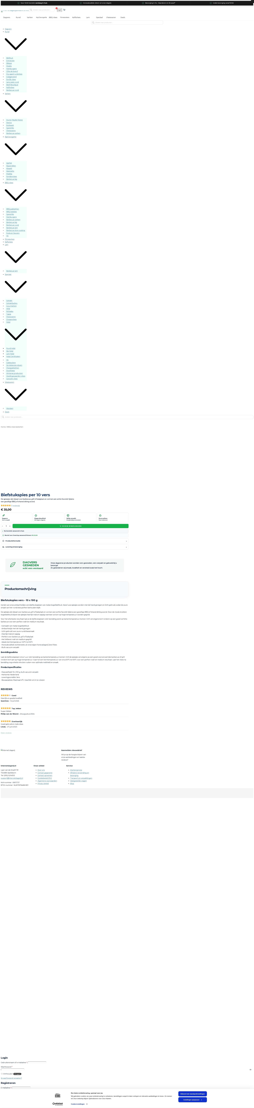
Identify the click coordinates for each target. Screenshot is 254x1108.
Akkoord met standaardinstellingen (192, 1094)
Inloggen (17, 1074)
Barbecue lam (12, 228)
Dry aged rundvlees (14, 74)
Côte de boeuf (12, 71)
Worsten (9, 408)
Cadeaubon (11, 363)
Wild (8, 309)
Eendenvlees (11, 176)
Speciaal (99, 17)
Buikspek (10, 125)
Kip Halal (9, 351)
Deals (122, 17)
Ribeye (9, 63)
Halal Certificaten (13, 356)
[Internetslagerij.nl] (15, 11)
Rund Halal (10, 348)
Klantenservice (76, 770)
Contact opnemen (45, 775)
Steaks (9, 66)
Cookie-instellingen (78, 1104)
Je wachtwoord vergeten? (11, 1078)
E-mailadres (6, 1088)
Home (3, 427)
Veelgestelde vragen (78, 781)
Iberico (9, 123)
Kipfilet (9, 163)
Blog (72, 784)
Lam (88, 17)
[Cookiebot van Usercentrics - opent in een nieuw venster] (57, 1104)
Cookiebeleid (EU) (45, 778)
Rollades (9, 311)
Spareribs (10, 128)
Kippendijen (11, 166)
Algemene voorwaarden (47, 781)
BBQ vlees (53, 17)
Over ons (41, 770)
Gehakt (9, 301)
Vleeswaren (111, 17)
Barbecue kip (11, 179)
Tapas (8, 314)
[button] (1, 1053)
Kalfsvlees (76, 17)
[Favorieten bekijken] (70, 9)
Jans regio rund (12, 82)
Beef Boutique (12, 85)
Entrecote (10, 61)
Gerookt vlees (11, 379)
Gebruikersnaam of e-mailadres (14, 1063)
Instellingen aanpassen (191, 1100)
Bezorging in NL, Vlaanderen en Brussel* (160, 3)
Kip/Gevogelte (41, 17)
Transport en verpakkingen (81, 778)
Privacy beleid (43, 784)
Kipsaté (9, 168)
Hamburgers (11, 69)
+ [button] (9, 526)
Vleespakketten (12, 368)
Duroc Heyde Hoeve (14, 120)
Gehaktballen (11, 303)
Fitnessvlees (64, 17)
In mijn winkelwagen (72, 526)
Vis (7, 236)
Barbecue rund (12, 90)
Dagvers (6, 17)
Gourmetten (11, 306)
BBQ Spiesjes (11, 212)
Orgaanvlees (11, 319)
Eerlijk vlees (11, 79)
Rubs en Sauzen (12, 233)
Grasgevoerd (11, 77)
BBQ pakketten (12, 209)
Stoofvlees (10, 371)
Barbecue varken (13, 133)
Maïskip (9, 174)
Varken (30, 17)
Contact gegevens (45, 773)
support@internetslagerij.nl (12, 778)
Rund (18, 17)
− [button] (2, 526)
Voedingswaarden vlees (15, 376)
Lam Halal (10, 354)
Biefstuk (9, 58)
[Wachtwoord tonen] (250, 1069)
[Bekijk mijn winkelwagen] (64, 10)
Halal (8, 322)
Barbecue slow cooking (15, 230)
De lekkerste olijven (14, 365)
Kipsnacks (10, 171)
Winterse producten (14, 373)
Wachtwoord (6, 1067)
